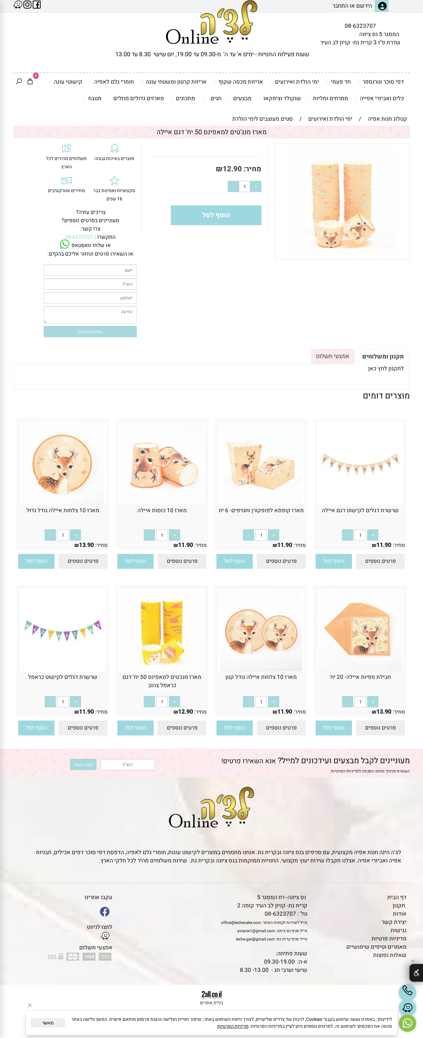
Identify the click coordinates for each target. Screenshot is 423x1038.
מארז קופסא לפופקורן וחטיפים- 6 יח (261, 510)
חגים (216, 98)
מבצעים (242, 98)
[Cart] (30, 82)
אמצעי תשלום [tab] (333, 356)
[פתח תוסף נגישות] (416, 973)
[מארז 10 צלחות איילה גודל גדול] (62, 503)
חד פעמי (341, 82)
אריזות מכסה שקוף (240, 82)
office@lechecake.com (241, 923)
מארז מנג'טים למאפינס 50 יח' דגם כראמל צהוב (162, 681)
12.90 (232, 169)
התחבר (340, 6)
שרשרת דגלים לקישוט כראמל (62, 677)
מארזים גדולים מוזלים (138, 98)
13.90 (86, 545)
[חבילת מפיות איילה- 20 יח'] (360, 669)
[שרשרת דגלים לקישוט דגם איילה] (360, 503)
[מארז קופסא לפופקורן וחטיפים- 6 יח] (261, 503)
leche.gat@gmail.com (255, 939)
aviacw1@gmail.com (256, 931)
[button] (333, 561)
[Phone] (407, 993)
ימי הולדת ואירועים (297, 82)
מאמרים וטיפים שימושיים (376, 947)
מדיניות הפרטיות (345, 771)
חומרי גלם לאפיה (114, 82)
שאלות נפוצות (389, 955)
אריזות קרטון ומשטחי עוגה (176, 82)
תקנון (398, 905)
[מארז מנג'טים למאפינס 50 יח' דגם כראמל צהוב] (162, 669)
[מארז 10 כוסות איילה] (162, 503)
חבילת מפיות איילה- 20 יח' (360, 677)
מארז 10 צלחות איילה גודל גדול (62, 510)
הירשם (364, 6)
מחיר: (251, 169)
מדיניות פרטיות (388, 938)
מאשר (48, 1022)
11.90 (383, 545)
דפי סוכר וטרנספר (383, 82)
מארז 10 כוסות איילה (162, 510)
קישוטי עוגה (68, 82)
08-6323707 (360, 26)
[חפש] (18, 82)
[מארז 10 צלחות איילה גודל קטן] (261, 669)
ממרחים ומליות (330, 98)
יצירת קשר (394, 922)
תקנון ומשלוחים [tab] (383, 356)
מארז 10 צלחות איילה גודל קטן (261, 677)
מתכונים (185, 98)
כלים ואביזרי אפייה (382, 98)
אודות (399, 914)
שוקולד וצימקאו (282, 98)
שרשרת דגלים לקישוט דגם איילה (360, 510)
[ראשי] (211, 22)
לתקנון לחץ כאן (386, 368)
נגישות (398, 930)
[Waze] (407, 1008)
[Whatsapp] (407, 1023)
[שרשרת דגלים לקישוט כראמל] (62, 669)
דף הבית (396, 897)
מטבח (94, 98)
